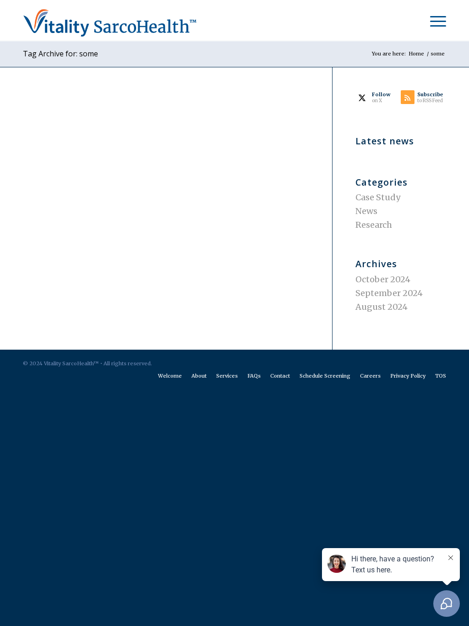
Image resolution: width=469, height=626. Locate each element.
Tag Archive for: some (60, 54)
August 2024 (381, 307)
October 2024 (382, 279)
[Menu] (435, 20)
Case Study (377, 197)
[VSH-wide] (123, 20)
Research (373, 225)
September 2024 (389, 293)
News (366, 211)
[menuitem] (435, 20)
